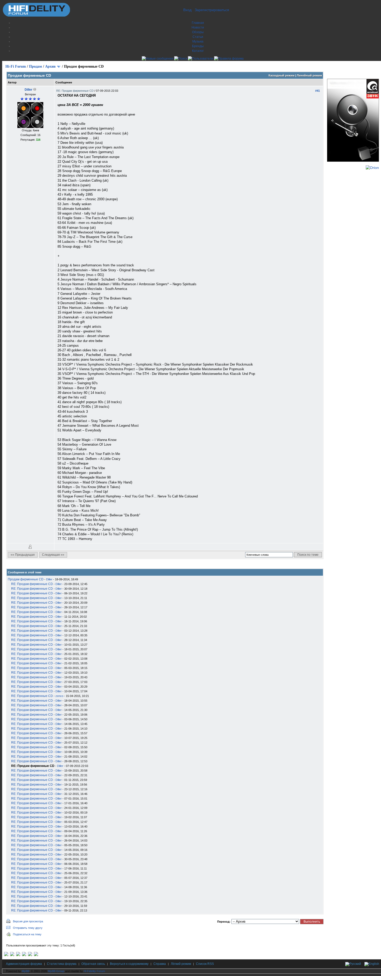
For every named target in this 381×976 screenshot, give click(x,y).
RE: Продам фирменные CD (75, 90)
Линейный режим (309, 75)
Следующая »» (53, 555)
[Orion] (372, 168)
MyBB (25, 971)
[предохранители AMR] (6, 955)
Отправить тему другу (28, 927)
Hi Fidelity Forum (94, 971)
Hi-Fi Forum (15, 66)
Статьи (198, 37)
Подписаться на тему (27, 934)
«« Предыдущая (23, 555)
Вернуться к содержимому (129, 964)
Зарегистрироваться (212, 10)
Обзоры (198, 32)
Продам (35, 66)
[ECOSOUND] (24, 955)
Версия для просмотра (28, 921)
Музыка (197, 41)
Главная (198, 23)
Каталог (198, 51)
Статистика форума (61, 964)
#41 (317, 90)
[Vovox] (36, 955)
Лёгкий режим (181, 964)
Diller (28, 89)
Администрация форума (24, 964)
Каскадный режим (281, 75)
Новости (198, 27)
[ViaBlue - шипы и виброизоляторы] (30, 955)
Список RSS (205, 964)
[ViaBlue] (18, 955)
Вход (187, 10)
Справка (159, 964)
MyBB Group (56, 971)
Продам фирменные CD (26, 579)
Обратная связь (93, 964)
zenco (59, 695)
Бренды (198, 46)
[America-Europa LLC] (12, 955)
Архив (50, 66)
